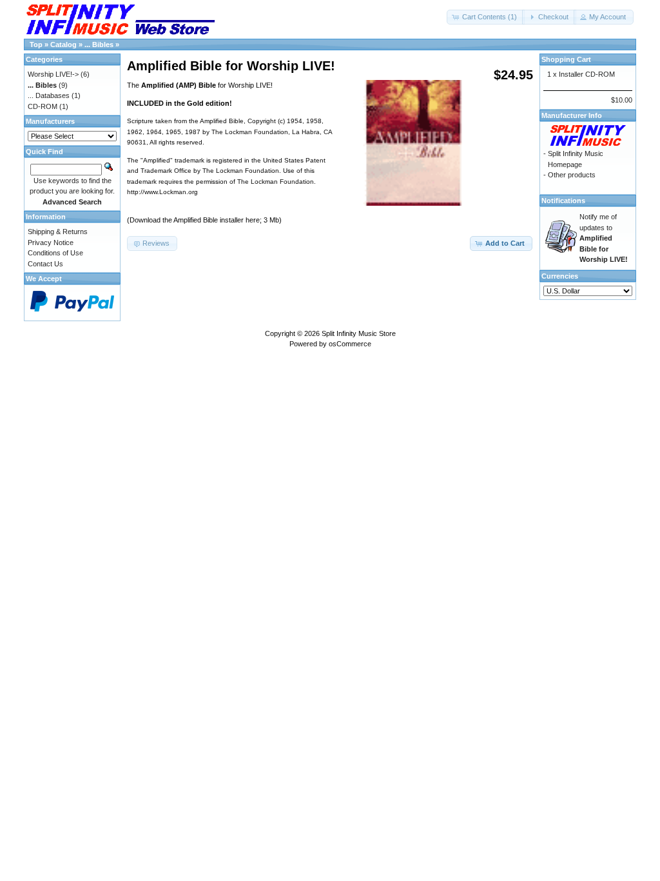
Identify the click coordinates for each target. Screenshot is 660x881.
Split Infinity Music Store (359, 333)
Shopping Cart (566, 59)
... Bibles (98, 44)
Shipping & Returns (58, 231)
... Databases (49, 95)
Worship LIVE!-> (53, 74)
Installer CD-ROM (587, 74)
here (253, 220)
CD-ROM (42, 106)
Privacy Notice (50, 242)
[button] (486, 17)
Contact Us (45, 264)
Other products (572, 175)
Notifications (563, 200)
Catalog (63, 44)
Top (36, 44)
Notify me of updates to (603, 238)
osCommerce (350, 344)
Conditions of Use (55, 253)
